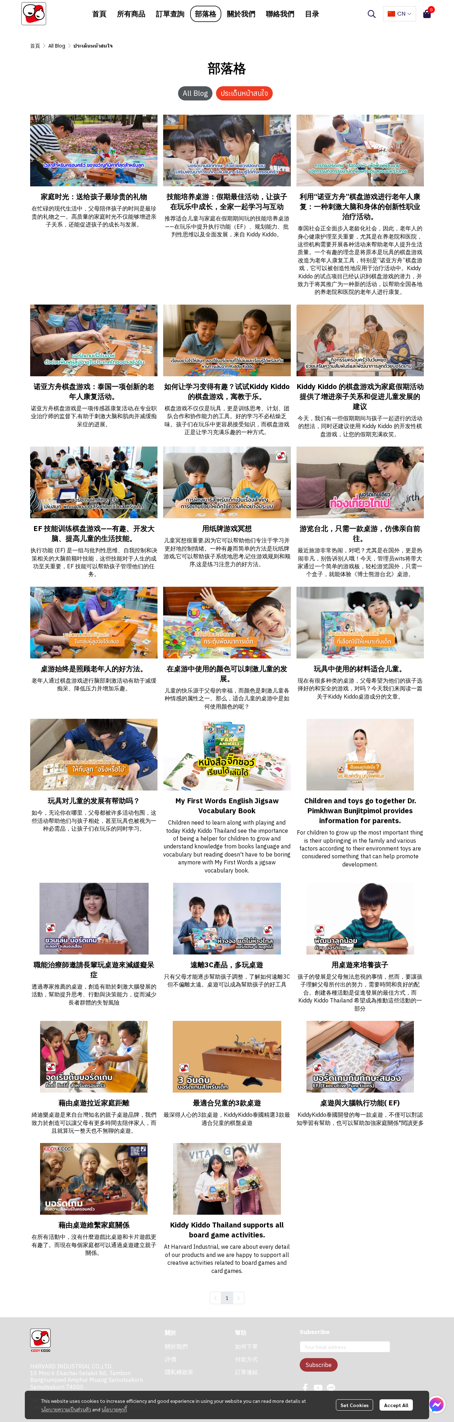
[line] (331, 1388)
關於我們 (241, 13)
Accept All (396, 1405)
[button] (372, 14)
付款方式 (246, 1359)
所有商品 (131, 13)
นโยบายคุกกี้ (114, 1409)
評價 (170, 1359)
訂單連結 (246, 1372)
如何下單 (246, 1346)
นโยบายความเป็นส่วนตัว (66, 1409)
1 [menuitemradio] (227, 1298)
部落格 (205, 13)
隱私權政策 (179, 1372)
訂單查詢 (170, 13)
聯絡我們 (280, 13)
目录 (312, 13)
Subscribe (319, 1364)
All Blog (56, 45)
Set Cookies (354, 1405)
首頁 (99, 13)
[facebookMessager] (437, 1405)
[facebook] (305, 1388)
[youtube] (318, 1388)
